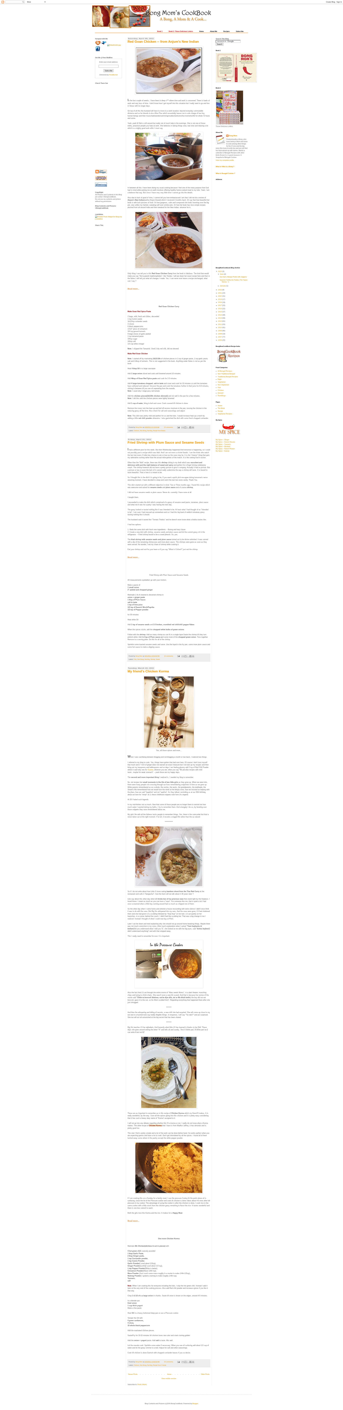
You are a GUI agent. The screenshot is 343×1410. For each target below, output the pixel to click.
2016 (220, 309)
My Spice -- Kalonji (222, 451)
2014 (220, 315)
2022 (220, 290)
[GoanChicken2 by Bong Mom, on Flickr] (169, 268)
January (223, 286)
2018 (220, 302)
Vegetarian (222, 382)
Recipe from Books (159, 430)
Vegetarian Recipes (225, 414)
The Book (221, 408)
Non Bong (143, 430)
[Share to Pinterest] (193, 427)
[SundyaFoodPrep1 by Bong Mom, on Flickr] (169, 180)
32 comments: (169, 1362)
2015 (220, 312)
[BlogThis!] (185, 427)
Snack (158, 659)
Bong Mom (233, 136)
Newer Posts (132, 1374)
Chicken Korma (155, 1126)
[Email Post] (178, 427)
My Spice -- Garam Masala (225, 442)
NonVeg (149, 430)
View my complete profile (225, 160)
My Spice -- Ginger (222, 440)
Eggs (219, 379)
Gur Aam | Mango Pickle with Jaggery (233, 277)
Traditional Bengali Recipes (228, 377)
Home (169, 1374)
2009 (220, 331)
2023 (220, 271)
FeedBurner (113, 75)
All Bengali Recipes (225, 371)
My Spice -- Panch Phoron (225, 449)
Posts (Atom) (142, 1384)
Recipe (220, 411)
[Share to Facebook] (190, 427)
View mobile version (168, 1379)
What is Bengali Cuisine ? (225, 173)
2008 (220, 334)
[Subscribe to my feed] (98, 45)
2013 (220, 318)
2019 (220, 299)
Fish (135, 659)
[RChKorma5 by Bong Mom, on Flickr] (169, 1193)
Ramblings (222, 396)
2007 (220, 337)
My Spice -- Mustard (223, 446)
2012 (220, 321)
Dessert (220, 393)
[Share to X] (188, 427)
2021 (220, 293)
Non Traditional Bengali (226, 374)
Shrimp (152, 659)
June (222, 274)
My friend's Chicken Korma (148, 671)
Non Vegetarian (223, 385)
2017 (220, 305)
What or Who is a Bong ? (225, 167)
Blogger (195, 1403)
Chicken (136, 430)
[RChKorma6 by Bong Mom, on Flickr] (169, 886)
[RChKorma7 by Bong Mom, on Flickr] (169, 748)
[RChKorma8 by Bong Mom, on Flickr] (169, 988)
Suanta (150, 770)
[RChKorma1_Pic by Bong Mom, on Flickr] (168, 1108)
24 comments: (169, 427)
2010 (220, 327)
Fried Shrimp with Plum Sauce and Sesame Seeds (166, 442)
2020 (220, 296)
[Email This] (182, 427)
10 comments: (169, 656)
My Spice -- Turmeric (223, 444)
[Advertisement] (106, 124)
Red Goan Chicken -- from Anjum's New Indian (163, 41)
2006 (220, 340)
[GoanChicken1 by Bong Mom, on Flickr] (169, 94)
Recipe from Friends (159, 1365)
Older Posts (205, 1374)
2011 (220, 324)
